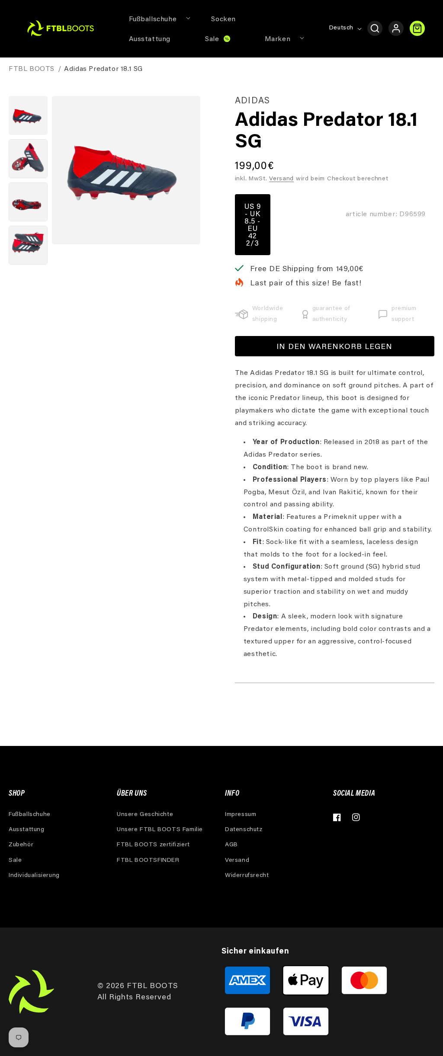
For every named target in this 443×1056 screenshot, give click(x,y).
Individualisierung (34, 876)
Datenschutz (244, 830)
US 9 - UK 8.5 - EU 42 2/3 (252, 226)
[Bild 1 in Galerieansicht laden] (28, 115)
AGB (231, 845)
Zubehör (21, 845)
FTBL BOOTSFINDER (148, 861)
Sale (15, 861)
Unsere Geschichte (145, 815)
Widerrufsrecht (247, 876)
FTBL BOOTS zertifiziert (153, 845)
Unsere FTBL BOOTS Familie (160, 830)
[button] (153, 19)
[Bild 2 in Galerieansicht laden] (28, 158)
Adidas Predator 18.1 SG (103, 69)
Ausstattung (27, 830)
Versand (281, 179)
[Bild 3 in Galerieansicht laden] (28, 201)
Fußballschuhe (30, 815)
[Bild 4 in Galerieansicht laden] (28, 245)
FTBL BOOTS (32, 69)
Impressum (240, 815)
